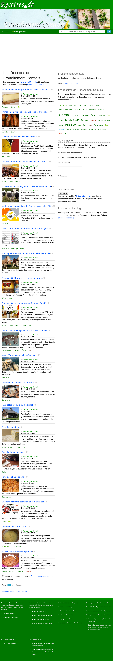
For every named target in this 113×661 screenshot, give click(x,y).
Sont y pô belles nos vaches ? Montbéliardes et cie (26, 253)
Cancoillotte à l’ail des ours (14, 526)
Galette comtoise (7, 571)
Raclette (4, 472)
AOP (24, 325)
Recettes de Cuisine (7, 603)
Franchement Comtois (28, 82)
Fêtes (4, 521)
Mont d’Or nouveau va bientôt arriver (19, 355)
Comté (13, 107)
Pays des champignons (13, 477)
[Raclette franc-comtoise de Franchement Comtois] (10, 460)
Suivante (19, 585)
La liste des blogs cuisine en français (99, 607)
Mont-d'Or (5, 248)
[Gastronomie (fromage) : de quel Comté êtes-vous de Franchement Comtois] (10, 98)
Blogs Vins (91, 615)
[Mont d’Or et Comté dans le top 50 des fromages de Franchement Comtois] (10, 237)
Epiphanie (19, 571)
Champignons (6, 497)
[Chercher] (109, 31)
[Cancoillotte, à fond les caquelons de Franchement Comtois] (10, 391)
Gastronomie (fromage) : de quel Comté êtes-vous (25, 89)
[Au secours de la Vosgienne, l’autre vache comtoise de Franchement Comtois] (10, 195)
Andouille (5, 132)
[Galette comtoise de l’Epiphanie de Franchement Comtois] (10, 560)
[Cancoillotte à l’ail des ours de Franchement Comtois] (10, 535)
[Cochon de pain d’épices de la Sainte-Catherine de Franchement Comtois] (10, 339)
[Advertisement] (56, 51)
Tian (60, 133)
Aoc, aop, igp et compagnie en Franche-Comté (24, 303)
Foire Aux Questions (66, 615)
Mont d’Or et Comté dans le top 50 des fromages (25, 228)
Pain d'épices (6, 350)
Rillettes (84, 129)
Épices (24, 350)
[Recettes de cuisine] (17, 4)
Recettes (5, 32)
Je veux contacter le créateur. (41, 619)
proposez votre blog (66, 217)
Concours (5, 223)
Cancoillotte (6, 400)
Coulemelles (84, 115)
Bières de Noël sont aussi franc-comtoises (22, 278)
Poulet (69, 129)
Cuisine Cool (92, 625)
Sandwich (92, 129)
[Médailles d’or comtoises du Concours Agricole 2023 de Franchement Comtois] (10, 214)
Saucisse (14, 132)
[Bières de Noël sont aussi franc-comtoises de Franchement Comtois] (10, 286)
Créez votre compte (83, 196)
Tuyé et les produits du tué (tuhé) (17, 405)
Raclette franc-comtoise (13, 452)
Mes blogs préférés (20, 32)
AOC (30, 325)
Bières (4, 298)
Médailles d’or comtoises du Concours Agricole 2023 (26, 206)
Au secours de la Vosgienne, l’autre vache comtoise (26, 186)
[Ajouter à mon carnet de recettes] (52, 89)
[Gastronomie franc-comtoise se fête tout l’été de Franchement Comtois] (10, 510)
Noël (10, 298)
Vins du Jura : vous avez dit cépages (19, 137)
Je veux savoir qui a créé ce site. (42, 615)
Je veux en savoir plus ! (39, 611)
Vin (3, 156)
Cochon (16, 350)
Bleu (24, 447)
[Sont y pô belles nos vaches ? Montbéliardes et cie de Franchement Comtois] (10, 261)
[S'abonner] (21, 94)
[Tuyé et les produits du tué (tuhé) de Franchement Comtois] (10, 413)
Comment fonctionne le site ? (69, 611)
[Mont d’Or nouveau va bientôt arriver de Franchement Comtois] (10, 363)
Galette (28, 571)
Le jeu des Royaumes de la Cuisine (71, 623)
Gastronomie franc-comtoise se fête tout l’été (23, 502)
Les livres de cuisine (94, 611)
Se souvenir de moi (67, 189)
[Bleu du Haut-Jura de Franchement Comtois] (10, 435)
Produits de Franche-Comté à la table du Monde (24, 161)
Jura (8, 156)
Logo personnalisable (66, 619)
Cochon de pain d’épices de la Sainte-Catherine (24, 330)
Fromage (5, 107)
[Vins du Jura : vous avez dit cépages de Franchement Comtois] (10, 145)
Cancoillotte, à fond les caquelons (18, 382)
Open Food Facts (37, 649)
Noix (84, 125)
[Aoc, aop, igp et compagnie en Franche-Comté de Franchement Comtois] (10, 311)
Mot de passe (63, 176)
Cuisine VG (91, 619)
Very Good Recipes (10, 643)
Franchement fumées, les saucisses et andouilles (25, 112)
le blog (34, 623)
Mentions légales (9, 614)
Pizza (107, 125)
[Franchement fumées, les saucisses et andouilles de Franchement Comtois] (10, 120)
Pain (30, 350)
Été (19, 107)
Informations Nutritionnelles (42, 643)
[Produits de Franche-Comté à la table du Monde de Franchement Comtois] (10, 170)
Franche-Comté (7, 181)
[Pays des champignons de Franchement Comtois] (10, 485)
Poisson (62, 129)
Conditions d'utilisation (11, 617)
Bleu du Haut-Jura (10, 427)
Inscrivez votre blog (66, 607)
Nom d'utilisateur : (64, 162)
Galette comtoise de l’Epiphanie (17, 551)
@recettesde (42, 623)
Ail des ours (6, 546)
